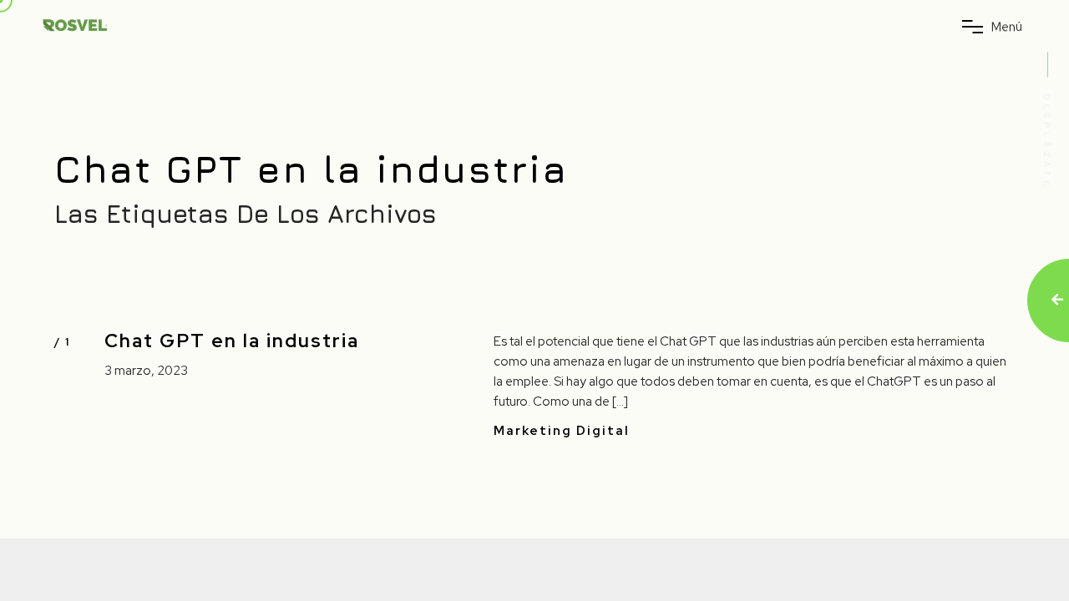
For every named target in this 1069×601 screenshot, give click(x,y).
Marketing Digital (562, 431)
